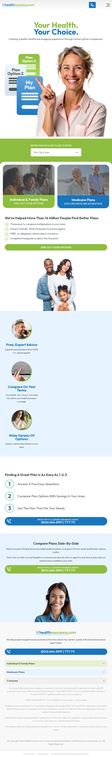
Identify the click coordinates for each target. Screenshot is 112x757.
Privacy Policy (29, 754)
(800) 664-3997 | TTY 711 (58, 521)
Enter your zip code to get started (51, 145)
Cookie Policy (43, 754)
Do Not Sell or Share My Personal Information (70, 754)
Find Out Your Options (56, 247)
